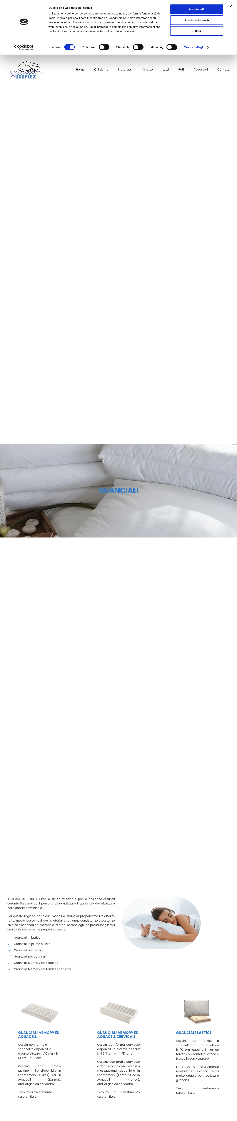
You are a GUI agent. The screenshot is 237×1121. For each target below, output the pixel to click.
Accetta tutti (197, 9)
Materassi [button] (125, 69)
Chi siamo (101, 69)
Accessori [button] (200, 69)
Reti (181, 69)
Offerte (147, 69)
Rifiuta (196, 30)
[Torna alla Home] (25, 69)
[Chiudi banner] (231, 5)
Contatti (223, 69)
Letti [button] (165, 69)
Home (80, 69)
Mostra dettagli (194, 47)
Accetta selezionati (196, 20)
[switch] (104, 47)
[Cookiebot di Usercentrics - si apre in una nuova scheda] (24, 47)
